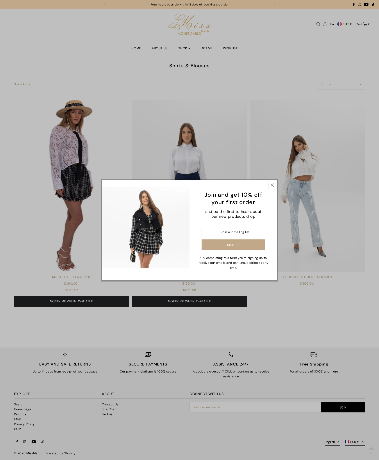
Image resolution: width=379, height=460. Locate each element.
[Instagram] (359, 5)
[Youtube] (366, 5)
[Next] (274, 4)
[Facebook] (354, 5)
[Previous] (104, 4)
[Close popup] (272, 185)
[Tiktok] (373, 5)
